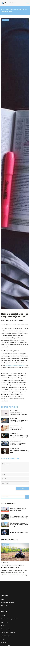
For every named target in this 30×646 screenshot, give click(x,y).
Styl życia (5, 20)
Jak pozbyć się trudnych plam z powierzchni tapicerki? (19, 421)
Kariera (3, 639)
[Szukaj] (27, 497)
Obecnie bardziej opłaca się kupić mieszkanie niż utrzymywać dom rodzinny (19, 524)
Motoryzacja (4, 642)
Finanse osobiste (6, 629)
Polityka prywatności (7, 602)
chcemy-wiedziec (6, 320)
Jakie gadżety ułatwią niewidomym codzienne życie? (18, 413)
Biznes (3, 615)
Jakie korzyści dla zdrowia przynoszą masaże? (17, 428)
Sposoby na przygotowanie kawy (19, 532)
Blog (2, 599)
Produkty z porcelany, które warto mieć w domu (18, 443)
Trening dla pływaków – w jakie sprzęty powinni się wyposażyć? (19, 436)
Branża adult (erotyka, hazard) (9, 619)
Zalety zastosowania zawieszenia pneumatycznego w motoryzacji (19, 517)
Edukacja (3, 625)
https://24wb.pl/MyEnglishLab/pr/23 (15, 365)
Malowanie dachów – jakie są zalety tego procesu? (18, 509)
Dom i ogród (4, 622)
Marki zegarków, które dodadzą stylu (19, 451)
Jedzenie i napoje (6, 636)
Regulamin (4, 605)
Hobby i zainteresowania (8, 632)
